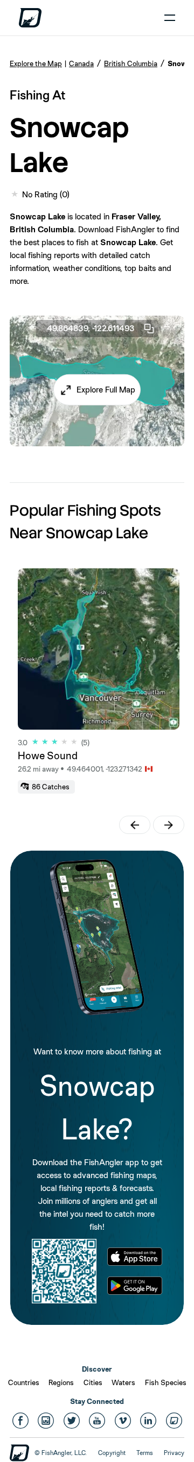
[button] (97, 389)
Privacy (174, 1453)
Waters (123, 1382)
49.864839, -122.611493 (91, 328)
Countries (23, 1382)
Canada (81, 63)
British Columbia (130, 63)
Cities (93, 1382)
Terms (144, 1453)
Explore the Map (36, 63)
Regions (61, 1382)
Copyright (112, 1453)
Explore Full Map (106, 389)
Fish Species (165, 1382)
